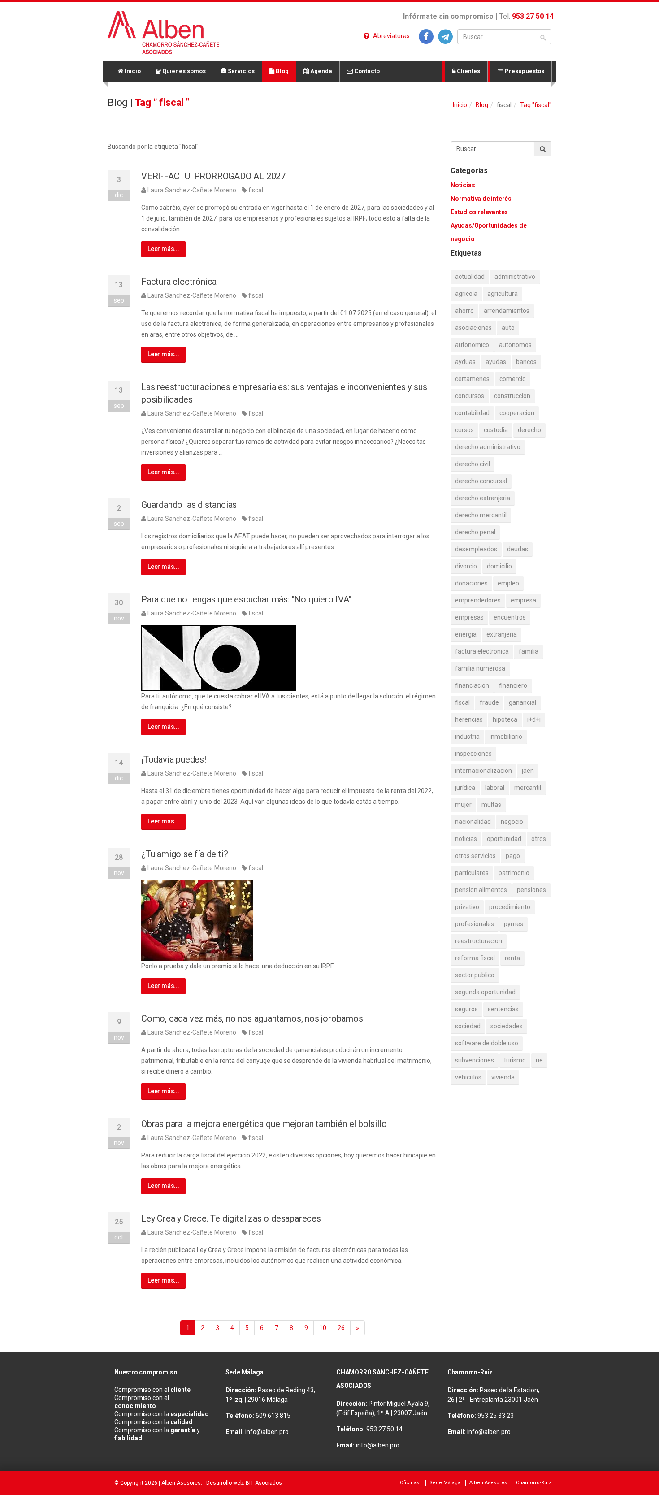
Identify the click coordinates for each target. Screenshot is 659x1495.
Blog (281, 71)
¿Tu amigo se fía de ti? (184, 854)
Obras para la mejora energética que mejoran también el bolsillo (263, 1123)
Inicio (132, 71)
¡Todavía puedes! (173, 759)
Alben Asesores (181, 1483)
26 (341, 1327)
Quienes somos (183, 71)
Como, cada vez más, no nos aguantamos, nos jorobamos (252, 1018)
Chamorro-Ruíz (533, 1483)
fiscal (255, 190)
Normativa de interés (481, 198)
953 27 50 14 (533, 16)
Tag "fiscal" (535, 104)
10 (322, 1327)
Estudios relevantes (479, 212)
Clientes (467, 71)
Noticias (463, 185)
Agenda (320, 71)
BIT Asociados (264, 1483)
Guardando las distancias (189, 504)
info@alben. (262, 1431)
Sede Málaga (444, 1483)
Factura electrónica (179, 281)
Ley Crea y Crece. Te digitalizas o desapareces (231, 1218)
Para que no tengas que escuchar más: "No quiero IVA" (246, 599)
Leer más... (163, 248)
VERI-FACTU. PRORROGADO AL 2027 (213, 176)
